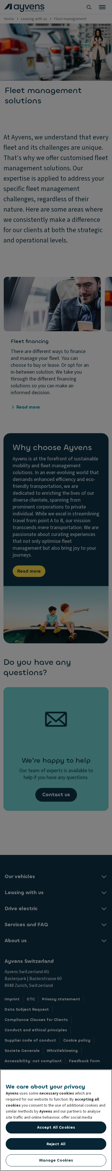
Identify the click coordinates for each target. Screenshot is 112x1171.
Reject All (56, 1144)
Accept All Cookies (56, 1127)
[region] (56, 1120)
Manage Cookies (56, 1160)
